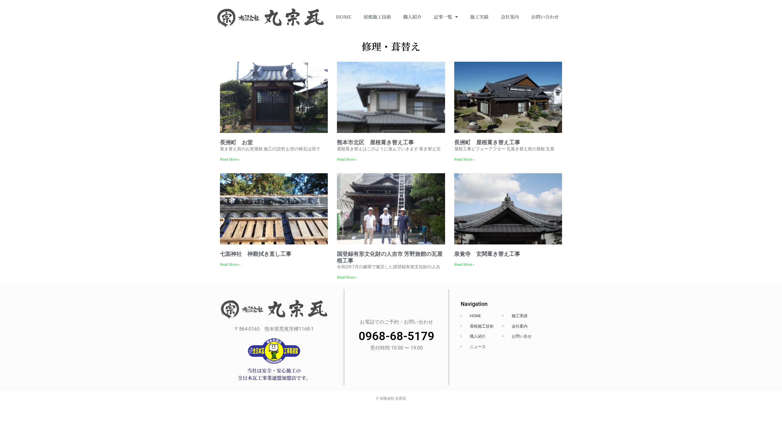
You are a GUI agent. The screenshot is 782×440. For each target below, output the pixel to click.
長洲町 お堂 (236, 142)
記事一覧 (443, 16)
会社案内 (510, 16)
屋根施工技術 (377, 16)
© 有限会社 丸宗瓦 (391, 398)
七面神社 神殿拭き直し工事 (255, 254)
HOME (343, 16)
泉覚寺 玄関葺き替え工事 (487, 254)
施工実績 (479, 16)
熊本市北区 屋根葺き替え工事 (375, 142)
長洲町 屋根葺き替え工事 (487, 142)
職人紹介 (412, 16)
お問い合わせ (545, 16)
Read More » (230, 159)
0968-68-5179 (396, 336)
